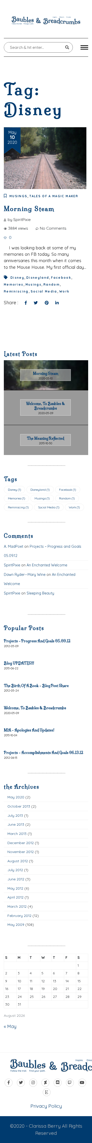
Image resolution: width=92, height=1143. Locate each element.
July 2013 (15, 815)
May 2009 (15, 924)
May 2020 (15, 797)
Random (51, 284)
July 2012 (15, 870)
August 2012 (17, 861)
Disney (17, 277)
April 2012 (15, 897)
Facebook (61, 277)
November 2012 (20, 851)
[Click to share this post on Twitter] (36, 303)
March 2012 (17, 906)
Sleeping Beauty (40, 593)
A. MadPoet (13, 546)
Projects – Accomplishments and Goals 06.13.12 (43, 752)
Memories (14, 284)
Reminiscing (16, 291)
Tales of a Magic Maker (53, 196)
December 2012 (20, 843)
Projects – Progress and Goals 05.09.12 (37, 641)
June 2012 (15, 879)
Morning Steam (29, 209)
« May (10, 1026)
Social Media (44, 291)
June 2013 (15, 824)
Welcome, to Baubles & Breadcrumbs (35, 708)
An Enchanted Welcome (47, 565)
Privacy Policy (46, 1106)
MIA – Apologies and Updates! (29, 730)
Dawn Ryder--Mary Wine (24, 574)
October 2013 (18, 806)
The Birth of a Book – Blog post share (36, 685)
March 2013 (17, 833)
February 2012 (19, 915)
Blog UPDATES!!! (19, 663)
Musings (18, 196)
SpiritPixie (12, 565)
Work (64, 291)
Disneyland (37, 277)
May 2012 (15, 888)
